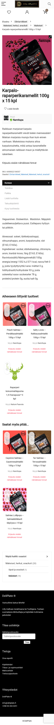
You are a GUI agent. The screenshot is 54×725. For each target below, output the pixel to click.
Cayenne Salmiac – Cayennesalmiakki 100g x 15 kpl (14, 462)
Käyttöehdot (7, 664)
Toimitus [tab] (9, 188)
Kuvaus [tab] (8, 183)
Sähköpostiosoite (10, 632)
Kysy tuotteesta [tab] (12, 208)
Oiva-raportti (7, 658)
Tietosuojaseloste (10, 673)
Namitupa (18, 119)
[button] (50, 36)
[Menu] (3, 4)
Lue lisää (14, 354)
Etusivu (5, 21)
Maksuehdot (7, 670)
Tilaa (27, 642)
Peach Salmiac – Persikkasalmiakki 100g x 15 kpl (14, 334)
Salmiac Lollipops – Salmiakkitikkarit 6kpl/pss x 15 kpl (15, 519)
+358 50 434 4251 (9, 706)
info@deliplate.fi (9, 703)
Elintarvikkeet (21, 21)
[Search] (49, 4)
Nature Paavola (17, 404)
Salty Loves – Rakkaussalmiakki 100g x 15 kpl (39, 334)
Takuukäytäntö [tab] (12, 203)
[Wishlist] (9, 12)
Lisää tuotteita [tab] (11, 198)
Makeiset (38, 25)
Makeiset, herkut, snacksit (15, 25)
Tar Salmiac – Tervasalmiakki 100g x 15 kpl (39, 462)
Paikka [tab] (8, 193)
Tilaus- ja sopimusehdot (12, 667)
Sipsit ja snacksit (16, 569)
